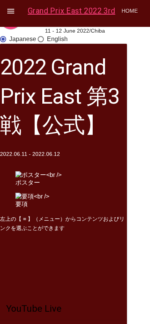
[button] (11, 11)
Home (130, 11)
